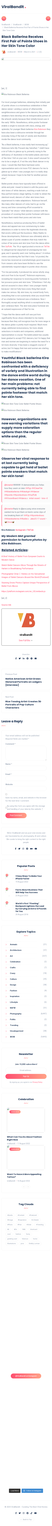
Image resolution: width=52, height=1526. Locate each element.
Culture (13, 979)
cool (9, 1234)
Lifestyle (14, 1002)
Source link (6, 605)
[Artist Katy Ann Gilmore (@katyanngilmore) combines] (26, 1273)
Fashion (13, 991)
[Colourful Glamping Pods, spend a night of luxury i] (26, 1358)
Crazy (12, 973)
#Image (10, 1220)
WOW (20, 52)
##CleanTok (37, 488)
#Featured (33, 1215)
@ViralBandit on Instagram (26, 1376)
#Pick (20, 1225)
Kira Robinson (40, 129)
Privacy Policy (37, 1082)
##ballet (24, 519)
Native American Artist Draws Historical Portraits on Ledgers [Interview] (23, 681)
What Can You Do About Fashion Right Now (24, 1138)
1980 (23, 1229)
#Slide (29, 1225)
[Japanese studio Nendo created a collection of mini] (26, 1387)
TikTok (47, 246)
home (35, 1239)
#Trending (40, 1225)
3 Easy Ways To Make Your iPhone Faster (29, 877)
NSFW (13, 1008)
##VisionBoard (11, 498)
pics (22, 1243)
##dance (22, 498)
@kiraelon (8, 485)
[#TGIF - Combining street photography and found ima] (26, 1415)
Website (9, 784)
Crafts (13, 967)
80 (8, 1229)
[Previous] (24, 1187)
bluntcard (33, 1229)
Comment (10, 744)
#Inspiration (22, 1220)
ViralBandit (14, 6)
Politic (13, 1019)
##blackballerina (11, 491)
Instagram (20, 530)
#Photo (10, 1225)
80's (15, 1229)
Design (13, 985)
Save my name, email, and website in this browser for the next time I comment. (26, 799)
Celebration (15, 962)
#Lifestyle (35, 1220)
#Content (21, 1215)
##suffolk (32, 495)
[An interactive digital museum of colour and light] (26, 1301)
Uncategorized (16, 1031)
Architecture (15, 950)
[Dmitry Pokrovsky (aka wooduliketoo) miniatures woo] (26, 1444)
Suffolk (8, 246)
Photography (15, 1014)
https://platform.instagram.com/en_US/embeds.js (23, 591)
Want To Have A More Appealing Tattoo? (24, 1175)
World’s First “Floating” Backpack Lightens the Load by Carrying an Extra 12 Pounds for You (31, 907)
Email (8, 774)
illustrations (11, 1243)
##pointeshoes (20, 495)
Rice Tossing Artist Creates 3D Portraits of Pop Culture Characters (23, 704)
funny (28, 1234)
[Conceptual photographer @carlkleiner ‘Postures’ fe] (26, 1330)
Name (8, 764)
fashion (18, 1234)
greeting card (12, 1239)
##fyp (28, 488)
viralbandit (11, 52)
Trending (14, 1025)
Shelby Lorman (34, 1243)
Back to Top (27, 1519)
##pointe (8, 495)
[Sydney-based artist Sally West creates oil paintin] (26, 1473)
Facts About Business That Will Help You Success (29, 891)
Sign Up (26, 1076)
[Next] (28, 1187)
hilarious (25, 1239)
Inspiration (14, 996)
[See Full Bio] (31, 640)
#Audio (10, 1215)
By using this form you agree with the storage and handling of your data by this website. (26, 807)
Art (11, 956)
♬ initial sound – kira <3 (37, 498)
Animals (13, 944)
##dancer (35, 491)
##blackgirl (25, 491)
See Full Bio (24, 640)
